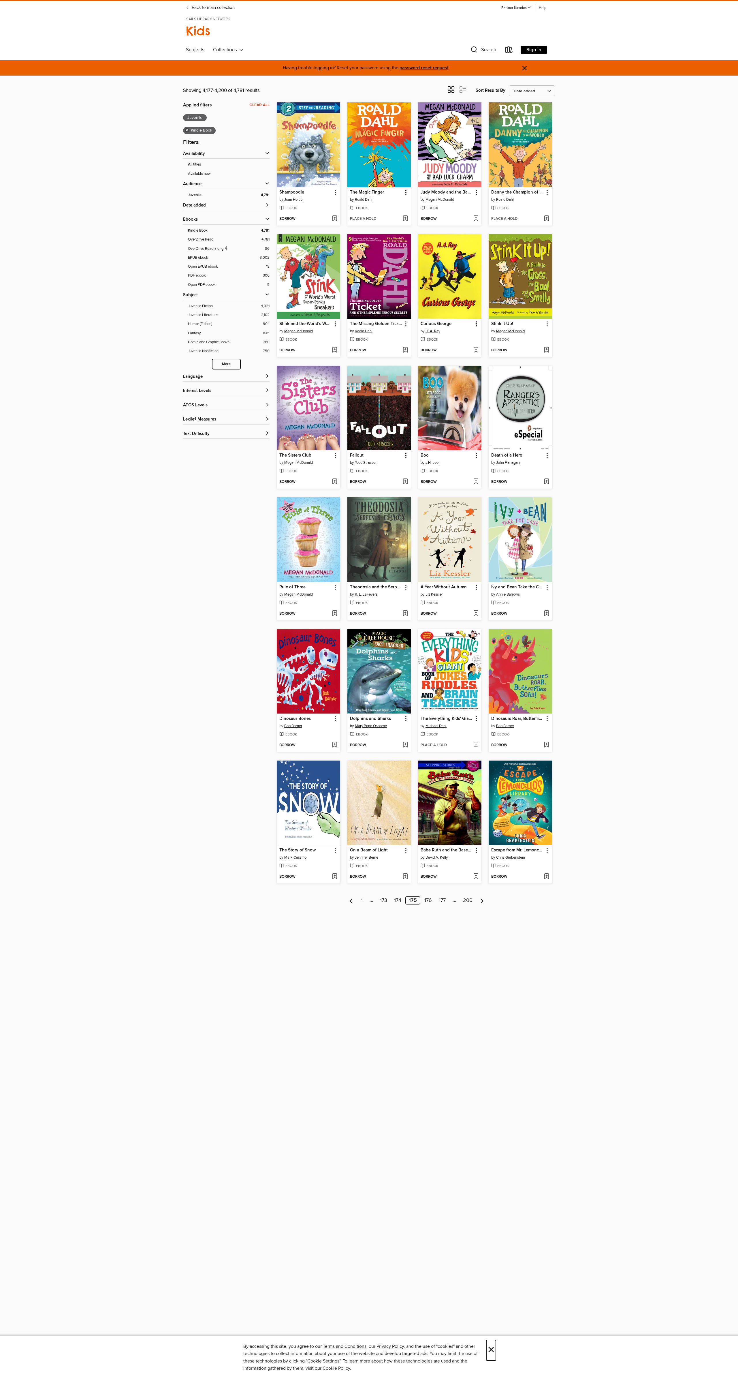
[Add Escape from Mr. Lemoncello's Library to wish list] (546, 877)
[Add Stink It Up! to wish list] (546, 350)
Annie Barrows (508, 594)
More (226, 364)
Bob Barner (293, 726)
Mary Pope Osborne (371, 726)
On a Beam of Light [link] (369, 850)
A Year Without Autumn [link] (444, 587)
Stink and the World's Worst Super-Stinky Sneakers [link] (305, 323)
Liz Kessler (434, 594)
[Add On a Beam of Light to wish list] (405, 877)
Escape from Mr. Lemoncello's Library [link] (517, 850)
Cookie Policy (336, 1368)
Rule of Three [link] (292, 587)
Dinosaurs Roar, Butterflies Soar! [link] (517, 718)
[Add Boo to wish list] (475, 482)
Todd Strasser (365, 462)
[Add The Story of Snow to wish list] (334, 877)
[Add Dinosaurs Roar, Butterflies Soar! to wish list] (546, 745)
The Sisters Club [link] (295, 455)
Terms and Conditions (344, 1346)
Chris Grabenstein (510, 857)
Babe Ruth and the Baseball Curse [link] (447, 850)
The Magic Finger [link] (367, 192)
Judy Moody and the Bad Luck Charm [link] (447, 192)
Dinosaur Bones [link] (295, 718)
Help (542, 8)
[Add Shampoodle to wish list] (334, 219)
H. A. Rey (433, 331)
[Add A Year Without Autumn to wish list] (475, 614)
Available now (199, 173)
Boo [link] (425, 455)
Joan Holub (293, 199)
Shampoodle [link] (291, 192)
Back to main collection (213, 7)
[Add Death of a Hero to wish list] (546, 482)
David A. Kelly (437, 857)
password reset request (424, 68)
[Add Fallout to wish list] (405, 482)
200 (467, 900)
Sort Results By (490, 90)
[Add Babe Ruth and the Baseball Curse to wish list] (475, 877)
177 (442, 900)
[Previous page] (351, 900)
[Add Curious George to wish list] (475, 350)
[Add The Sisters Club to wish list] (334, 482)
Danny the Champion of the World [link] (517, 192)
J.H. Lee (432, 462)
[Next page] (482, 900)
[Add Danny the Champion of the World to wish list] (546, 219)
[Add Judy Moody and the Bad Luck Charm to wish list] (475, 219)
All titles (194, 164)
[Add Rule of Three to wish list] (334, 614)
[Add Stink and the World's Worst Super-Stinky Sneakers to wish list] (334, 350)
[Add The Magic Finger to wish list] (405, 219)
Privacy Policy (390, 1346)
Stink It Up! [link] (502, 323)
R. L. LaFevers (366, 594)
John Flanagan (508, 462)
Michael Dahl (436, 726)
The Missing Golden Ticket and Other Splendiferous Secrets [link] (376, 323)
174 (397, 900)
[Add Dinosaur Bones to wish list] (334, 745)
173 (383, 900)
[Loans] (509, 51)
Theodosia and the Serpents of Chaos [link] (376, 587)
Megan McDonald (440, 199)
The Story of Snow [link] (297, 850)
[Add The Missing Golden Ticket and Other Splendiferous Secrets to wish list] (405, 350)
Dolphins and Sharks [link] (370, 718)
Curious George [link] (436, 323)
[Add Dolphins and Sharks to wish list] (405, 745)
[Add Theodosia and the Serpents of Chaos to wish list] (405, 614)
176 (428, 900)
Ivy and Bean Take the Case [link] (517, 587)
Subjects (195, 50)
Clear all (259, 105)
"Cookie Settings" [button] (323, 1361)
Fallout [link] (357, 455)
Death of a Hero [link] (506, 455)
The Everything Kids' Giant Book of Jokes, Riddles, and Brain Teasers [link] (447, 718)
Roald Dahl (363, 199)
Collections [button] (226, 50)
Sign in (533, 50)
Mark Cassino (295, 857)
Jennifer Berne (366, 857)
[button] (516, 8)
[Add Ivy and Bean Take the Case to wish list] (546, 614)
